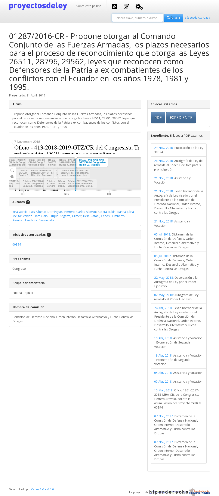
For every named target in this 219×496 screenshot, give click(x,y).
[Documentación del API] (139, 6)
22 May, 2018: (164, 277)
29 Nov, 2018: (163, 148)
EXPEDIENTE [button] (181, 117)
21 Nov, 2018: (163, 178)
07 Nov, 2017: (163, 416)
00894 (16, 244)
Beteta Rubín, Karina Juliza (116, 212)
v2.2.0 (50, 489)
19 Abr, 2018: (163, 338)
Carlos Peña (38, 489)
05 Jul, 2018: (162, 234)
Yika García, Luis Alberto (29, 212)
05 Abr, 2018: (163, 373)
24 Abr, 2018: (163, 308)
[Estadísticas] (126, 6)
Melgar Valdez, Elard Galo (30, 216)
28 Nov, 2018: (163, 161)
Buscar (175, 18)
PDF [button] (158, 117)
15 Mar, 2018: (163, 390)
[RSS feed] (114, 6)
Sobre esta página (88, 6)
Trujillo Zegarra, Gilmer (65, 216)
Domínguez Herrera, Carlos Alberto (71, 212)
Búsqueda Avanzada (197, 17)
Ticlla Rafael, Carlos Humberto (104, 216)
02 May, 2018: (164, 295)
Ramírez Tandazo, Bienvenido (33, 220)
